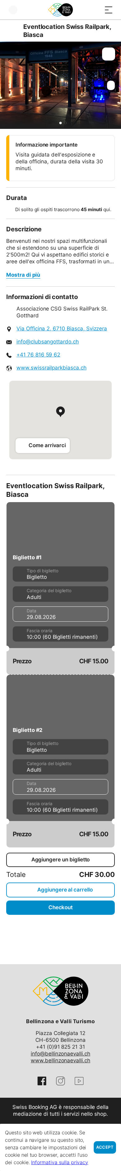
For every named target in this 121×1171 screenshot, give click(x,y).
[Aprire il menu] (108, 10)
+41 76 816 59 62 (38, 355)
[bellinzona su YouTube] (79, 1081)
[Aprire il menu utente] (13, 10)
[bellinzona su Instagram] (60, 1081)
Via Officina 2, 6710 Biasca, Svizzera (61, 328)
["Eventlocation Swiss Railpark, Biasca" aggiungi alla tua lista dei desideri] (108, 54)
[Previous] (11, 31)
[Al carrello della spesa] (96, 10)
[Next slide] (115, 85)
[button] (60, 123)
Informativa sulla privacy (59, 1162)
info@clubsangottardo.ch (47, 341)
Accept (105, 1147)
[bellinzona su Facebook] (42, 1081)
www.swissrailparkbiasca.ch (51, 368)
